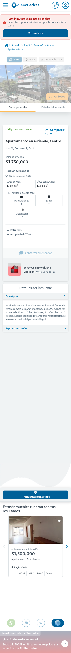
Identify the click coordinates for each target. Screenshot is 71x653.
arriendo (16, 45)
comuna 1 (38, 45)
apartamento (14, 49)
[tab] (35, 495)
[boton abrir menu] (5, 5)
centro (50, 45)
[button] (35, 296)
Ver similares (35, 33)
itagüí (27, 45)
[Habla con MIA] (58, 623)
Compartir (57, 130)
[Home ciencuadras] (26, 5)
